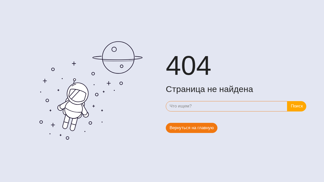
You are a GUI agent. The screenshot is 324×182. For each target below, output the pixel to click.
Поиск (297, 106)
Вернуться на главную (192, 127)
